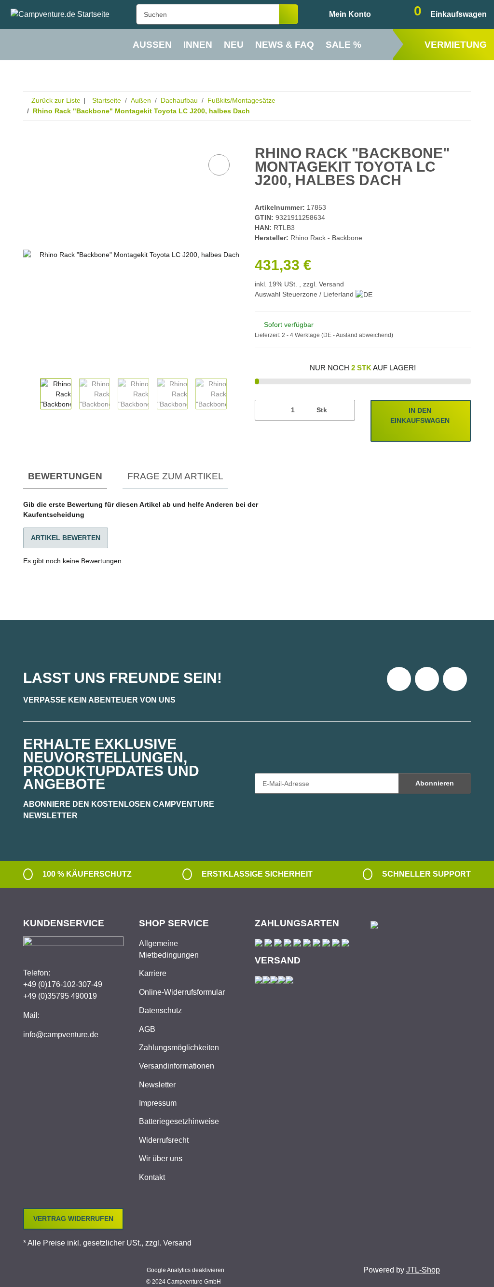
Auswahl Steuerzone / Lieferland (305, 294)
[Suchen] (288, 14)
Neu (234, 45)
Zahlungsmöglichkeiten (179, 1047)
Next (235, 394)
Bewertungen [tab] (65, 476)
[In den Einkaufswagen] (31, 141)
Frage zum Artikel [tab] (175, 476)
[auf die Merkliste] (219, 165)
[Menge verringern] (265, 410)
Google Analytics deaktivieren (185, 1270)
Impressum (158, 1103)
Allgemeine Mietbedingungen (169, 949)
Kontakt (152, 1177)
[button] (342, 14)
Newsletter (157, 1085)
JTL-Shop (423, 1270)
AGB (147, 1029)
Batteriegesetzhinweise (179, 1121)
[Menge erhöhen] (344, 410)
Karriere (152, 973)
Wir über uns (160, 1158)
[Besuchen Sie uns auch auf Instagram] (455, 679)
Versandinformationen (176, 1066)
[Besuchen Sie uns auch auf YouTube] (427, 679)
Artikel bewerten (65, 538)
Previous (31, 394)
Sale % (343, 45)
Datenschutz (160, 1010)
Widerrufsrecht (164, 1140)
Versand (331, 284)
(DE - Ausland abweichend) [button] (357, 335)
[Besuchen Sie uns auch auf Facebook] (399, 679)
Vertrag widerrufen (73, 1218)
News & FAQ (284, 45)
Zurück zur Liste (56, 100)
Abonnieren (434, 783)
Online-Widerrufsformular (182, 992)
